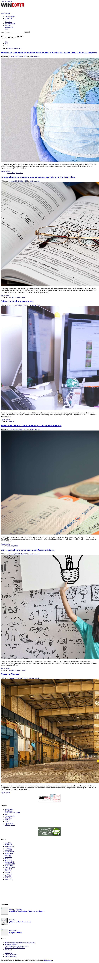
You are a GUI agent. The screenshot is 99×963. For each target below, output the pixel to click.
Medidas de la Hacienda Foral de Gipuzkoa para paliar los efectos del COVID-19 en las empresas (49, 52)
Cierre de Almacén (10, 674)
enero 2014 (8, 860)
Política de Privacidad (11, 954)
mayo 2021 (8, 848)
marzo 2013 (8, 877)
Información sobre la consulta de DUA (16, 946)
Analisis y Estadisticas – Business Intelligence (27, 911)
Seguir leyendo (5, 171)
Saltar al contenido (6, 1)
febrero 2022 (8, 845)
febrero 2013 (8, 879)
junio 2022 (8, 843)
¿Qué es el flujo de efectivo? (20, 922)
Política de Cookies (10, 956)
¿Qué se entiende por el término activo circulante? (20, 942)
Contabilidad (8, 18)
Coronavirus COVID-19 (14, 48)
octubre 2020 (9, 853)
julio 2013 (8, 871)
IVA (6, 20)
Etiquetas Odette (15, 933)
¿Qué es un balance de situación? (15, 948)
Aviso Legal (8, 953)
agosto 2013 (8, 869)
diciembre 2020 (9, 851)
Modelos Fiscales (10, 23)
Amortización (9, 27)
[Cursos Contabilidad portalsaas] (49, 835)
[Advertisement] (49, 891)
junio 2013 (8, 872)
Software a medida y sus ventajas (17, 301)
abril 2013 (8, 876)
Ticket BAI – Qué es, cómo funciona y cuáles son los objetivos (31, 425)
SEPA (6, 29)
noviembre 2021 (10, 846)
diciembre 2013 (9, 862)
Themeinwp (48, 960)
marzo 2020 (8, 857)
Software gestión (10, 16)
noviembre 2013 (10, 864)
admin (31, 56)
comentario (36, 56)
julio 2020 (8, 855)
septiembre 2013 (10, 867)
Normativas (8, 22)
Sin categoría (9, 823)
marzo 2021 (8, 850)
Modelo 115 (8, 949)
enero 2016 (8, 858)
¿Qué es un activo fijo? (12, 944)
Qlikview (7, 25)
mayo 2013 (8, 874)
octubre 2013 (9, 865)
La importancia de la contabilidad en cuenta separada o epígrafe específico (38, 177)
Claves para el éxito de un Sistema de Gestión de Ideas (27, 550)
